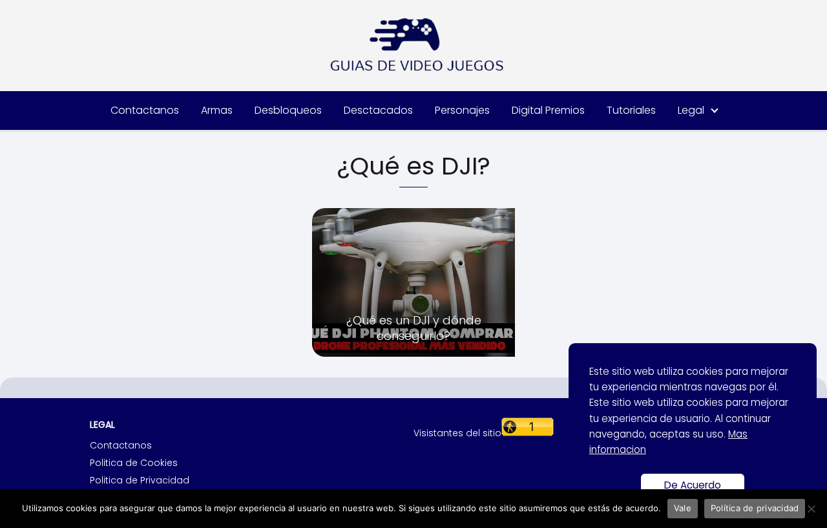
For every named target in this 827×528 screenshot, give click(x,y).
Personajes (462, 110)
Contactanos (144, 110)
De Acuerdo (692, 485)
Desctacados (378, 110)
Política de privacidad (755, 508)
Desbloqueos (288, 110)
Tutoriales (631, 110)
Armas (217, 110)
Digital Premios (548, 110)
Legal (691, 110)
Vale (682, 508)
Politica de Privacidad (139, 480)
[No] (810, 508)
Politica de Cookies (134, 462)
